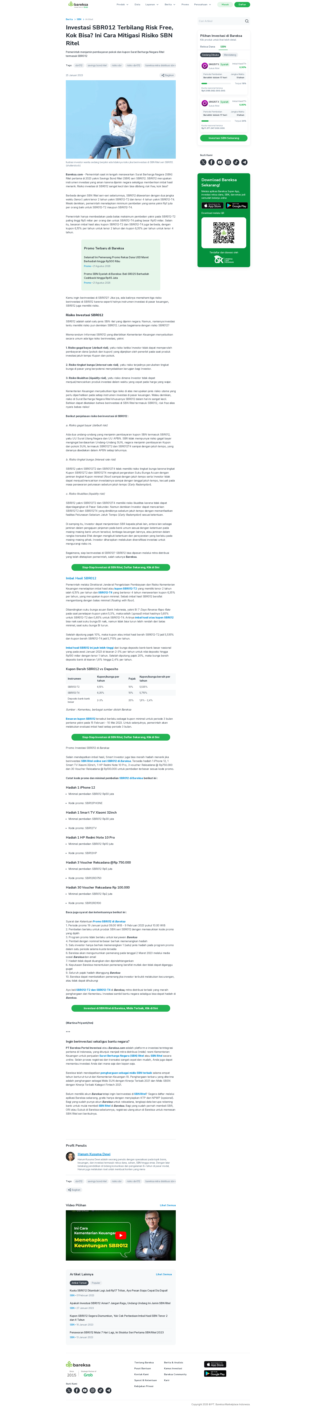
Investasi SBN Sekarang (224, 138)
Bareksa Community (175, 1374)
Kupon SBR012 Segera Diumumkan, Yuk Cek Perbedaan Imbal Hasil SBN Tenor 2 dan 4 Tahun (118, 1317)
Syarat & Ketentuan (145, 1380)
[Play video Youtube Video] (121, 1235)
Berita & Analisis (173, 1362)
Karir (167, 1380)
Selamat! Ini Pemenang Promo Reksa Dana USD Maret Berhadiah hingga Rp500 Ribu (116, 259)
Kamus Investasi (173, 1368)
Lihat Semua (168, 1205)
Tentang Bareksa (144, 1362)
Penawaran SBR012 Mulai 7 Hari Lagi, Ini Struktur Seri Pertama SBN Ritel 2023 (117, 1332)
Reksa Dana (207, 46)
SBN (79, 19)
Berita (69, 19)
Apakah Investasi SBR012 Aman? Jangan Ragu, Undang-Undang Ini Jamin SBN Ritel (120, 1303)
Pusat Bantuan (142, 1368)
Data (137, 4)
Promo (185, 4)
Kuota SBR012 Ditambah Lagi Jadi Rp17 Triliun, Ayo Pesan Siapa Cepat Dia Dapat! (119, 1290)
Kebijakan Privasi (143, 1386)
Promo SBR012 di (108, 921)
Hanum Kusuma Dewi (94, 1154)
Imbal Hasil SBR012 (81, 578)
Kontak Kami (141, 1374)
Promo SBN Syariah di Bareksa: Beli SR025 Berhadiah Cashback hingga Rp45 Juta (116, 275)
